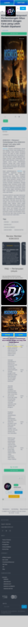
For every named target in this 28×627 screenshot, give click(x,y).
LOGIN (21, 335)
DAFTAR (7, 335)
